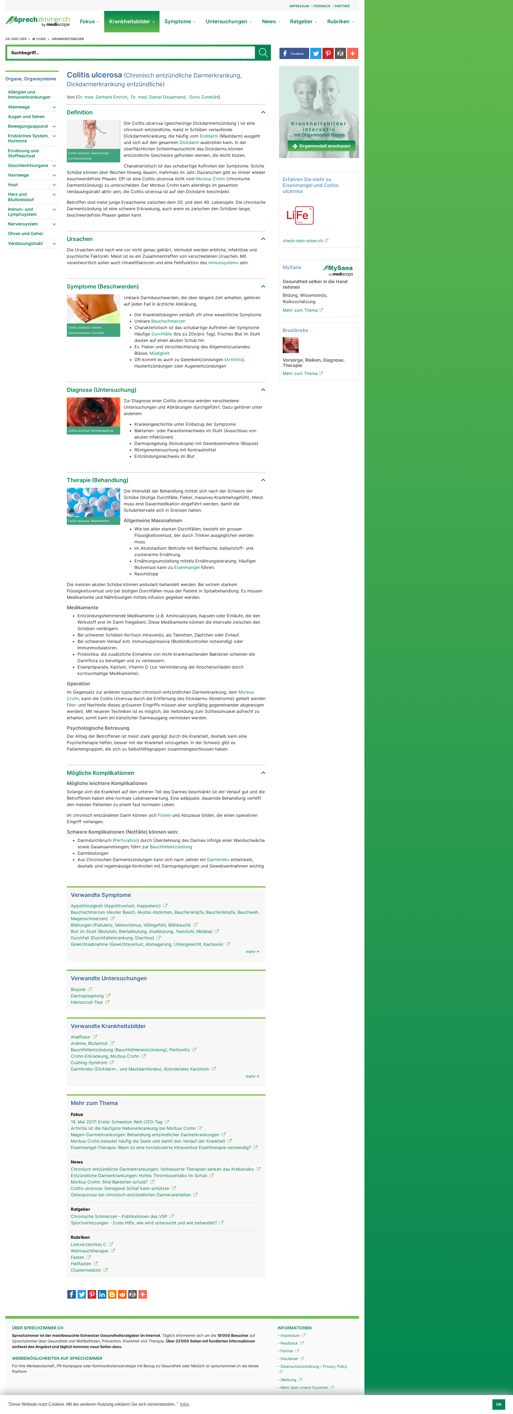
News (269, 21)
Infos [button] (184, 1404)
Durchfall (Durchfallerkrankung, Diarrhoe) (113, 937)
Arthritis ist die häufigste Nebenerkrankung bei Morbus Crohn (134, 1128)
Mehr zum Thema (300, 310)
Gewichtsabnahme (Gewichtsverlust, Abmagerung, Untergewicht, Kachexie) (148, 944)
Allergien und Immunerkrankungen (29, 94)
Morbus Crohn (211, 178)
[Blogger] (112, 1295)
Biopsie (79, 989)
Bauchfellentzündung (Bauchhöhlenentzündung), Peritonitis (131, 1049)
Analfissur (81, 1037)
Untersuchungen (227, 21)
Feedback (322, 6)
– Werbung (287, 1379)
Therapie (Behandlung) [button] (98, 480)
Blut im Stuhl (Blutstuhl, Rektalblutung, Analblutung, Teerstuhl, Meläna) (142, 931)
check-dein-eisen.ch (303, 240)
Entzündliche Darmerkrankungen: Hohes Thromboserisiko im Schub (139, 1175)
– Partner (286, 1351)
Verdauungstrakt (25, 243)
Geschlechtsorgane (28, 165)
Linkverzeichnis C (89, 1244)
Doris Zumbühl (204, 97)
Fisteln (164, 815)
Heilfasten (81, 1263)
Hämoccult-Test (87, 1002)
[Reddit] (122, 1295)
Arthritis (234, 359)
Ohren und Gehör (25, 233)
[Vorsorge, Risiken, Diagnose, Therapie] (291, 344)
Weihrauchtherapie (90, 1250)
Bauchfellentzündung (171, 846)
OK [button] (499, 1404)
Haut (13, 184)
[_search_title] (263, 53)
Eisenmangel (187, 567)
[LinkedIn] (102, 1295)
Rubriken (339, 21)
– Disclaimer (289, 1358)
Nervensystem (23, 223)
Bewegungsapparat (28, 126)
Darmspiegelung (88, 995)
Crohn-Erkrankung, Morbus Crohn (106, 1056)
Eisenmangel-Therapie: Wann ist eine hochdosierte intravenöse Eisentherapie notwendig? (161, 1147)
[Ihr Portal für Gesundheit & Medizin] (37, 21)
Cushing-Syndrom (89, 1062)
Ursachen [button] (80, 239)
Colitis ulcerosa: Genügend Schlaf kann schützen (121, 1188)
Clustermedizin (86, 1270)
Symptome (178, 21)
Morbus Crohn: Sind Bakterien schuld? (110, 1182)
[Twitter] (82, 1295)
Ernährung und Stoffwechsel (23, 153)
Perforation (125, 840)
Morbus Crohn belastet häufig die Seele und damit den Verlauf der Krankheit (149, 1141)
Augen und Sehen (26, 116)
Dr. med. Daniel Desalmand (158, 97)
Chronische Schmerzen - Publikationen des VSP (120, 1216)
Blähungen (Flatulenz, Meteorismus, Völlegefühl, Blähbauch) (131, 925)
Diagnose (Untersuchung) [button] (102, 389)
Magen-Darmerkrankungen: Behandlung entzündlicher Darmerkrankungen (145, 1134)
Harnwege (18, 175)
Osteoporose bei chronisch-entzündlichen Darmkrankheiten (131, 1194)
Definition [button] (80, 112)
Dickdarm (189, 142)
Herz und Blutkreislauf (21, 197)
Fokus (88, 21)
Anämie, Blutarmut (90, 1043)
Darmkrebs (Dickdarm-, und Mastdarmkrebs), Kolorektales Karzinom (141, 1069)
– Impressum (289, 1335)
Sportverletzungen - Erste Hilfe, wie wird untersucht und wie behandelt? (144, 1222)
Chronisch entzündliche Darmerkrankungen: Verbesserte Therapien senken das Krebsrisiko (163, 1169)
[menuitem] (32, 94)
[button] (294, 53)
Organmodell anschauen (325, 146)
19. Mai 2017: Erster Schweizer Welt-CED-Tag (117, 1121)
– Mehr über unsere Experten (303, 1387)
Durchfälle (162, 334)
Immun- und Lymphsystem (22, 211)
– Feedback (288, 1343)
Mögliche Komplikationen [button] (100, 773)
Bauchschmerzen (168, 321)
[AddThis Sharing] (142, 1295)
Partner (342, 6)
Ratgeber (302, 21)
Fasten (78, 1257)
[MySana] (337, 270)
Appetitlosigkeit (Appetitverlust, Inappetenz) (116, 905)
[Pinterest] (92, 1295)
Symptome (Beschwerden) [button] (103, 286)
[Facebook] (71, 1295)
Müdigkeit (160, 353)
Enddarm (209, 136)
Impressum (299, 6)
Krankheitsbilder (130, 21)
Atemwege (19, 107)
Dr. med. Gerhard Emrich (102, 97)
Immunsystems (223, 262)
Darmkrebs (218, 859)
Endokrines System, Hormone (28, 138)
